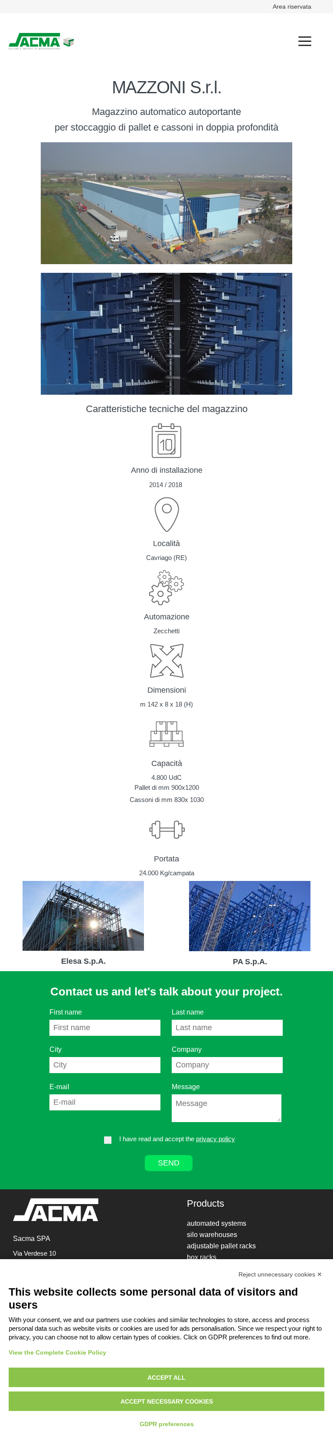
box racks (201, 1257)
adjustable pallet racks (221, 1246)
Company (187, 1049)
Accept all (166, 1377)
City (55, 1049)
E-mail (59, 1086)
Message (186, 1086)
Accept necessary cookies (167, 1401)
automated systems (216, 1223)
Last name (188, 1012)
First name (65, 1012)
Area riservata (292, 6)
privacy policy (215, 1138)
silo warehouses (212, 1234)
